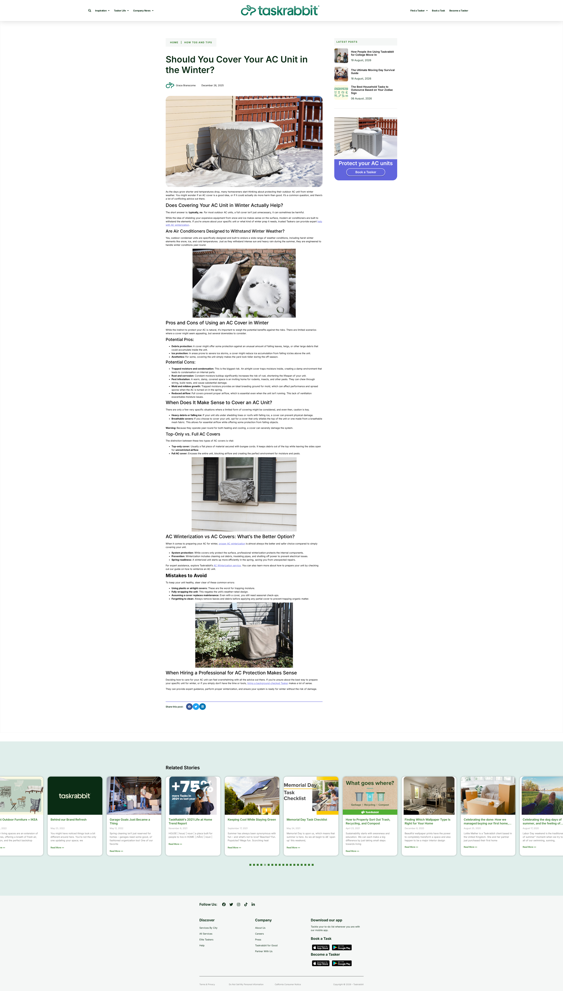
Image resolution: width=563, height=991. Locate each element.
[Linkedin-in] (253, 904)
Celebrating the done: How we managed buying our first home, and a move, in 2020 (427, 823)
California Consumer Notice (288, 984)
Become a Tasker (458, 10)
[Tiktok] (246, 904)
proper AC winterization (232, 543)
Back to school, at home (539, 819)
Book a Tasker (365, 172)
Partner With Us (263, 951)
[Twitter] (231, 904)
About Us (260, 927)
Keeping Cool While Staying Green (193, 819)
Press (258, 939)
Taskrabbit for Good (266, 945)
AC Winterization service (227, 565)
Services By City (208, 927)
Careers (259, 933)
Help (202, 945)
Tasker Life (120, 10)
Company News (142, 10)
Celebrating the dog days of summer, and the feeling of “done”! (483, 823)
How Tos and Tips (198, 42)
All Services (205, 933)
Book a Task (438, 10)
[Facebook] (224, 904)
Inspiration (101, 10)
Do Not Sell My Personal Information (246, 984)
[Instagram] (238, 904)
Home (174, 42)
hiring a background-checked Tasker (267, 683)
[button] (89, 10)
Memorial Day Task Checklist (248, 819)
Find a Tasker (417, 10)
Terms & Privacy (207, 984)
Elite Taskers (206, 939)
